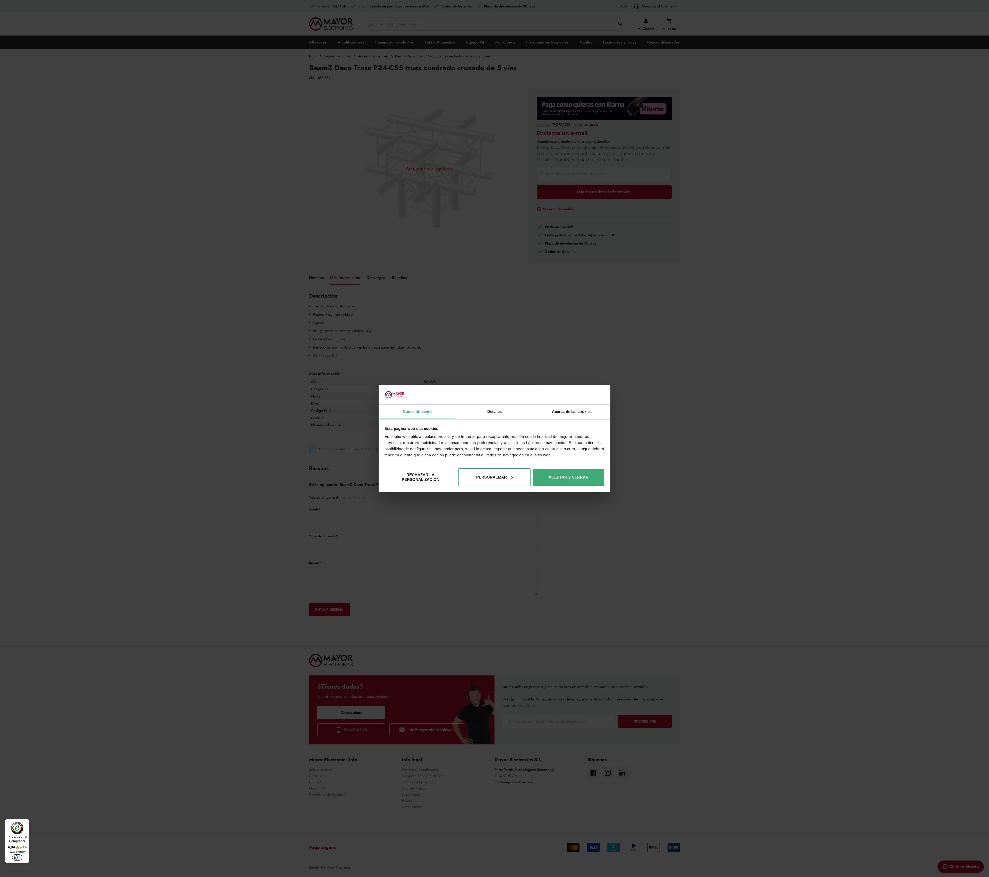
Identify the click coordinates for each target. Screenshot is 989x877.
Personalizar (491, 477)
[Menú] (26, 822)
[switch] (17, 857)
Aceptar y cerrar (569, 477)
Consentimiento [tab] (417, 411)
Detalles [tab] (494, 411)
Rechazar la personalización (420, 477)
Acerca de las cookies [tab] (572, 411)
